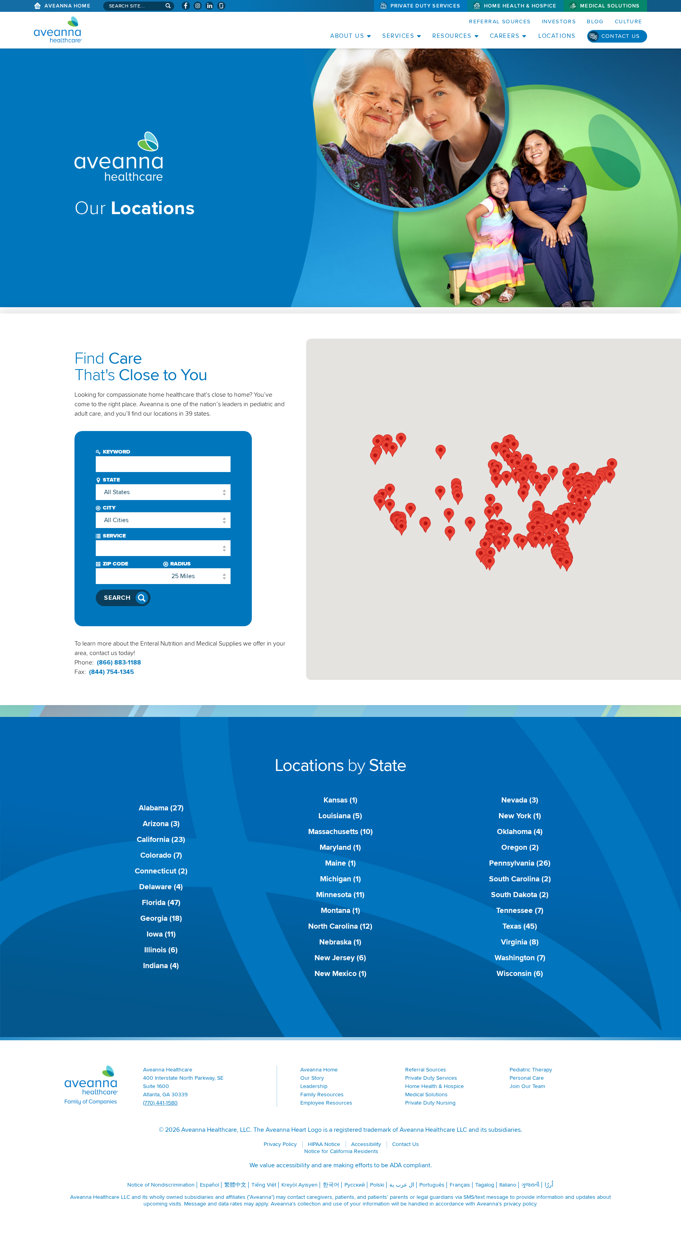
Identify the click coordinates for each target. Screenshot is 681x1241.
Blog (595, 21)
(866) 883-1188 (119, 662)
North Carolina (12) (340, 926)
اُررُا (549, 1184)
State (111, 479)
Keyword (116, 451)
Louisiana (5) (340, 816)
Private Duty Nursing (430, 1102)
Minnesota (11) (340, 894)
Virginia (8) (520, 942)
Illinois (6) (161, 950)
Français (460, 1184)
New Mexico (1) (340, 973)
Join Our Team (527, 1086)
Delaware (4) (161, 887)
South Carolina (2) (520, 879)
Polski (377, 1184)
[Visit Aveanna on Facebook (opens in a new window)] (186, 6)
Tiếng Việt (263, 1184)
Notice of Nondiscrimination (161, 1184)
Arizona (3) (161, 824)
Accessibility (366, 1144)
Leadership (313, 1086)
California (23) (161, 839)
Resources (452, 35)
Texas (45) (519, 926)
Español (209, 1184)
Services (398, 35)
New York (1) (520, 816)
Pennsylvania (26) (520, 863)
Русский (354, 1184)
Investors (559, 21)
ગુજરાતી (530, 1184)
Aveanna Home (67, 6)
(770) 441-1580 (160, 1102)
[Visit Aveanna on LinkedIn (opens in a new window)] (209, 6)
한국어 (331, 1184)
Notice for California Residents (341, 1151)
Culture (628, 21)
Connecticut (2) (161, 871)
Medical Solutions (610, 6)
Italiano (507, 1184)
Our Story (312, 1078)
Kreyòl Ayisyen (299, 1184)
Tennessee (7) (519, 910)
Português (432, 1184)
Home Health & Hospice (520, 6)
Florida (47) (161, 902)
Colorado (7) (161, 855)
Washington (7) (520, 958)
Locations (557, 35)
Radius (180, 563)
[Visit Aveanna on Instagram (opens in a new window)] (198, 6)
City (109, 507)
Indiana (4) (161, 965)
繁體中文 (235, 1184)
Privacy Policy (280, 1144)
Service (114, 535)
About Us (347, 35)
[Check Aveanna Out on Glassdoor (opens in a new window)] (221, 6)
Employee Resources (326, 1102)
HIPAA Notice (324, 1144)
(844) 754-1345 (111, 672)
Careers (505, 35)
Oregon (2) (520, 847)
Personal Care (527, 1078)
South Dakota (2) (520, 894)
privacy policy (520, 1203)
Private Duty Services (425, 6)
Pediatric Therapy (531, 1069)
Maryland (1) (340, 847)
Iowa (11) (161, 934)
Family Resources (322, 1094)
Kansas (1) (340, 800)
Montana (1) (340, 910)
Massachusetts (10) (340, 831)
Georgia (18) (161, 918)
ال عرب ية (401, 1184)
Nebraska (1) (340, 942)
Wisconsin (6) (520, 973)
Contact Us (620, 36)
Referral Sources (499, 21)
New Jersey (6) (340, 958)
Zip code (115, 563)
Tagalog (484, 1184)
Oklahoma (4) (520, 831)
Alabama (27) (161, 808)
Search (117, 598)
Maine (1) (340, 863)
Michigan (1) (340, 879)
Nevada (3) (519, 800)
